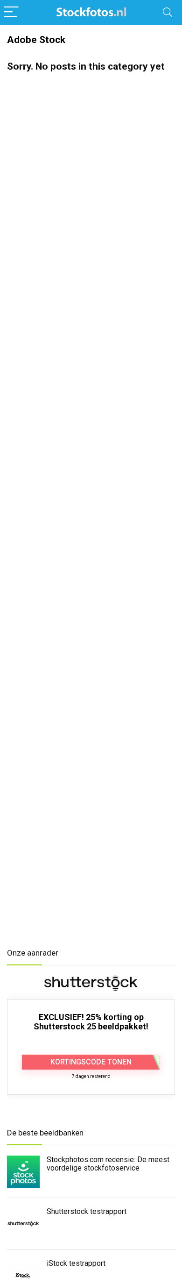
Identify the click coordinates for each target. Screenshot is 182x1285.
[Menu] (11, 12)
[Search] (167, 12)
